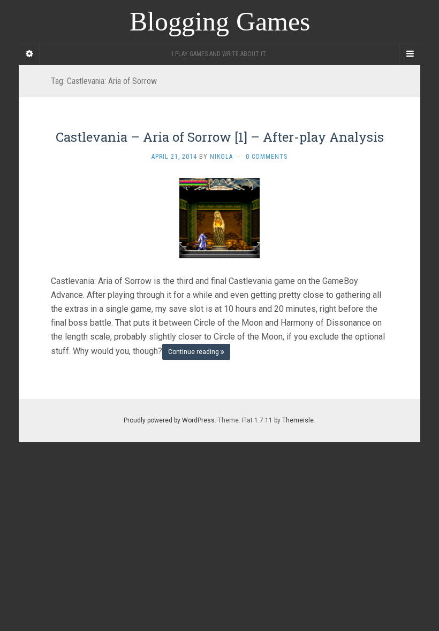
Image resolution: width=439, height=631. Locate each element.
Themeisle (298, 420)
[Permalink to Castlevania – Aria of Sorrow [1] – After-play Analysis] (219, 218)
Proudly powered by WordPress (169, 420)
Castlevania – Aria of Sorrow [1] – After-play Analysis (220, 136)
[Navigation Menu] (409, 54)
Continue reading (194, 352)
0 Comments (266, 156)
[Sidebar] (29, 54)
